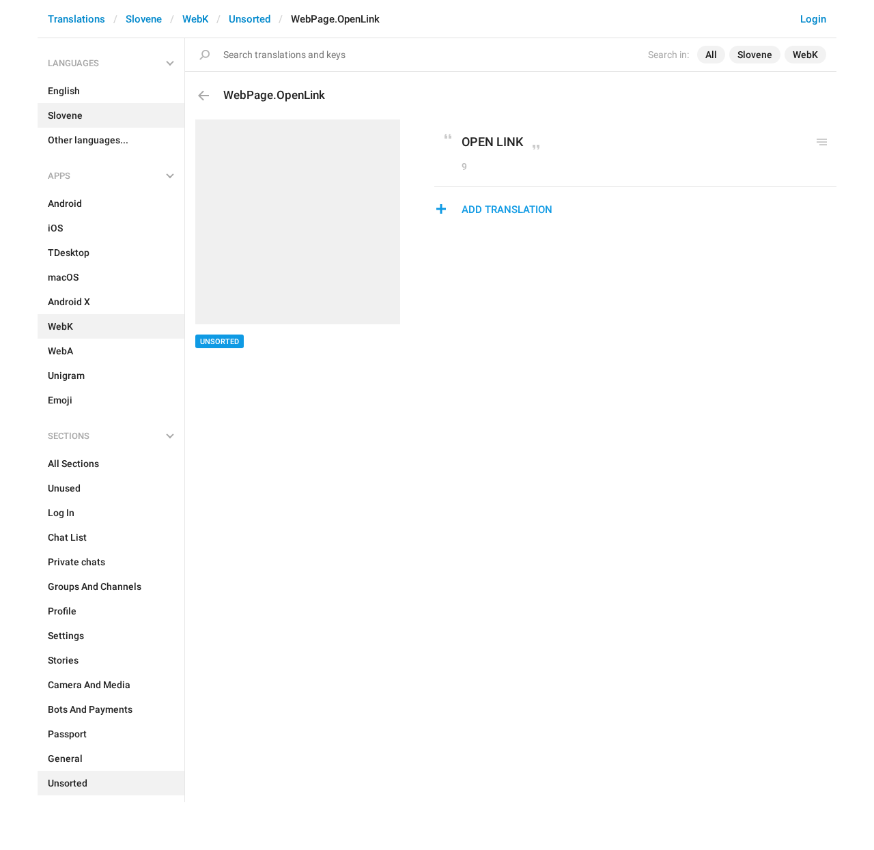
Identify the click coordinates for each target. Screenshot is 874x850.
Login (813, 19)
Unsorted (249, 19)
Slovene (144, 19)
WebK (195, 19)
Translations (76, 19)
